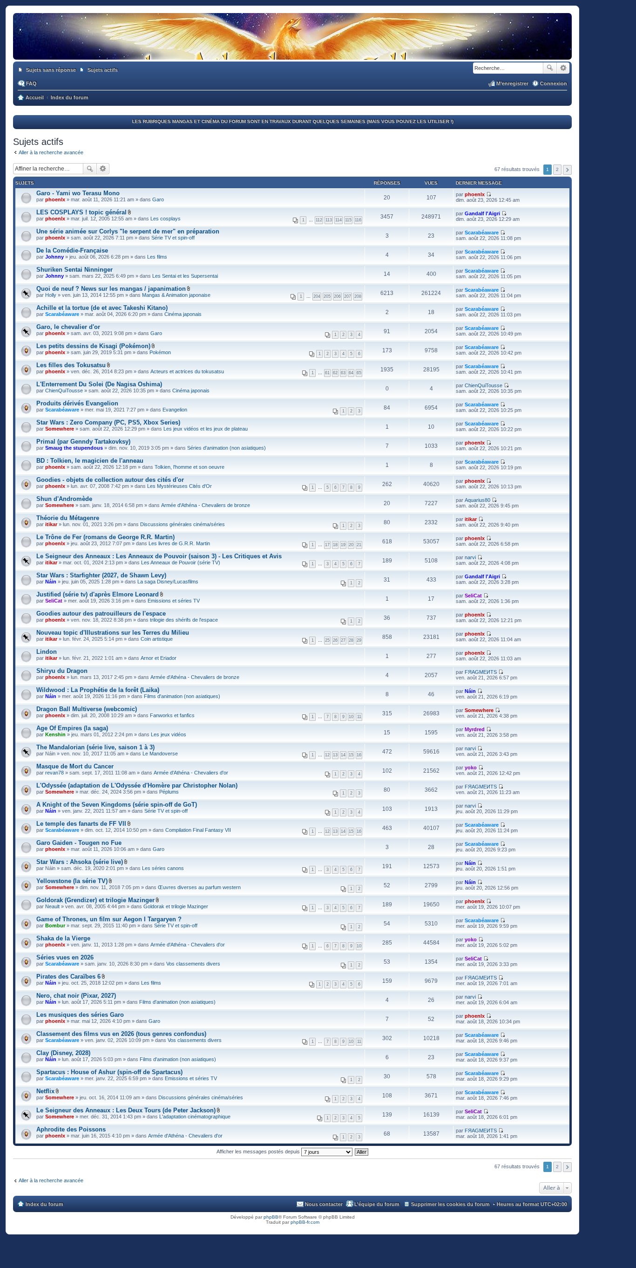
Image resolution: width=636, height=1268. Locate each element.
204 (316, 296)
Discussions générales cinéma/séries (182, 524)
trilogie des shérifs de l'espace (184, 620)
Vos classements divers (193, 963)
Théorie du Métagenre (67, 517)
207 (347, 296)
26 (335, 640)
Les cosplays (165, 218)
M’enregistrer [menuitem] (512, 83)
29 (359, 640)
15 (351, 755)
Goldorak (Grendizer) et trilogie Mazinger (95, 900)
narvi (470, 557)
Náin (50, 581)
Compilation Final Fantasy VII (198, 830)
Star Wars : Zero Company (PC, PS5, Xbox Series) (108, 422)
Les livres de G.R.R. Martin (179, 543)
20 (351, 544)
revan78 (54, 772)
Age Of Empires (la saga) (72, 728)
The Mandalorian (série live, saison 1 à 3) (95, 747)
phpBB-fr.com (305, 1222)
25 (327, 640)
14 (343, 755)
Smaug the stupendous (74, 448)
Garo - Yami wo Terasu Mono (78, 193)
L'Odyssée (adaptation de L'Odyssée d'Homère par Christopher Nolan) (136, 785)
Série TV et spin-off (173, 237)
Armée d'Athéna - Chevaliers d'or (191, 772)
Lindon (46, 651)
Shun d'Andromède (64, 498)
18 (335, 544)
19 (343, 544)
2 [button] (557, 169)
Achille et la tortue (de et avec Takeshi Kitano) (102, 307)
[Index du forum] (292, 50)
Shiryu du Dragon (62, 670)
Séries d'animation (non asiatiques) (226, 448)
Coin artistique (157, 639)
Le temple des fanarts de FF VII (81, 823)
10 (351, 716)
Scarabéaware (482, 232)
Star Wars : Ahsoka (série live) (79, 861)
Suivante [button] (567, 170)
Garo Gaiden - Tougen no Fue (79, 842)
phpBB (271, 1217)
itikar (51, 524)
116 (358, 220)
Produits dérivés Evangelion (77, 403)
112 (319, 220)
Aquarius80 (477, 500)
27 (343, 640)
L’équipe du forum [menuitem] (376, 1204)
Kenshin (55, 734)
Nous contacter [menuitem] (324, 1204)
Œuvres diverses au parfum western (199, 887)
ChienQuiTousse (64, 390)
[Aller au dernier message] (488, 194)
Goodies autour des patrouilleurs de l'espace (101, 613)
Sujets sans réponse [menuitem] (51, 70)
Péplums (169, 792)
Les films (157, 257)
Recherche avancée (563, 68)
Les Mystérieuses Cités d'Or (179, 486)
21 (359, 544)
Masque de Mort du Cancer (75, 766)
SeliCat (53, 600)
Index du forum (44, 1204)
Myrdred (475, 729)
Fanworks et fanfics (172, 715)
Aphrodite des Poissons (71, 1129)
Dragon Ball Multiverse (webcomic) (86, 709)
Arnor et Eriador (158, 658)
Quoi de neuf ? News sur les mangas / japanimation (111, 288)
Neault (52, 906)
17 (327, 544)
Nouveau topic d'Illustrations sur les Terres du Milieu (112, 632)
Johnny (54, 257)
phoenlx (55, 199)
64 (351, 372)
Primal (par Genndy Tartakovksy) (83, 441)
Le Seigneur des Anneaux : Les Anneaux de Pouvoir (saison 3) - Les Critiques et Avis (159, 556)
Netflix (45, 1091)
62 (335, 372)
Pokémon (160, 352)
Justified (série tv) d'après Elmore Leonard (97, 594)
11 (359, 716)
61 (327, 372)
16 (359, 755)
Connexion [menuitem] (553, 83)
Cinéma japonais (183, 314)
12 (327, 755)
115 (348, 220)
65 (359, 372)
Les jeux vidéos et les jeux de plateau (205, 429)
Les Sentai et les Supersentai (185, 276)
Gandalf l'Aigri (482, 213)
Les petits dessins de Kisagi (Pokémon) (93, 346)
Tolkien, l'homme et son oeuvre (189, 467)
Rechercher (550, 68)
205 (327, 296)
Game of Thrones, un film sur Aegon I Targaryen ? (109, 919)
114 (338, 220)
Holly (50, 295)
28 (351, 640)
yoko (471, 767)
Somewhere (59, 429)
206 (337, 296)
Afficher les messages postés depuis (259, 1151)
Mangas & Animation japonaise (176, 295)
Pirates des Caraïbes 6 (68, 976)
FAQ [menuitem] (31, 83)
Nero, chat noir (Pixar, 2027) (76, 995)
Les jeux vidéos (168, 734)
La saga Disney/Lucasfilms (167, 581)
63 (343, 372)
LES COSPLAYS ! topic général (81, 212)
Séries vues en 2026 (65, 957)
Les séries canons (163, 868)
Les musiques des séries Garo (80, 1014)
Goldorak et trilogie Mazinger (175, 906)
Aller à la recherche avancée (51, 152)
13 (335, 755)
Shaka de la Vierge (63, 938)
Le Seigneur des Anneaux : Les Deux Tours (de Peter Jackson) (126, 1110)
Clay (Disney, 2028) (63, 1052)
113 (328, 220)
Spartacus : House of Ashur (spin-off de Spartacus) (109, 1072)
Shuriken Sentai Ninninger (74, 269)
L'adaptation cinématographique (194, 1116)
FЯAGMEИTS (481, 672)
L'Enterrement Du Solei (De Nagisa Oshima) (99, 384)
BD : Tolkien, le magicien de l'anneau (89, 460)
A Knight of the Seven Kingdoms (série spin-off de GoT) (116, 804)
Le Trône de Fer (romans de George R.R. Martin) (105, 537)
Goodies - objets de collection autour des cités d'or (110, 479)
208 (357, 296)
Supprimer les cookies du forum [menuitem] (450, 1204)
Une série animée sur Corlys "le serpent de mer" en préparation (127, 231)
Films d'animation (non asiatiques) (182, 696)
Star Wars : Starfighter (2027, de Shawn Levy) (101, 575)
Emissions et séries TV (174, 600)
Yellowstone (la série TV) (72, 880)
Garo (158, 199)
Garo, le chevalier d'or (68, 326)
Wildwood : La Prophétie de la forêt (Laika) (97, 689)
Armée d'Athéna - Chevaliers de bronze (205, 505)
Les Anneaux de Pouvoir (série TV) (180, 562)
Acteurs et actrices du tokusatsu (187, 371)
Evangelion (174, 409)
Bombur (55, 925)
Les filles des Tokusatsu (71, 365)
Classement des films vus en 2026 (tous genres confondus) (121, 1033)
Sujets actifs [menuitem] (103, 70)
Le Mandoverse (160, 753)
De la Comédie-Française (72, 250)
